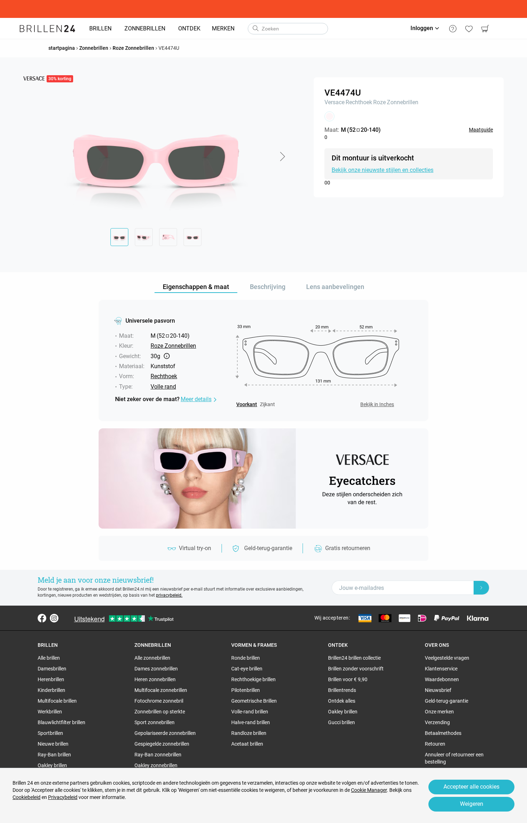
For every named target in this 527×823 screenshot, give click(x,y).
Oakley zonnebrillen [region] (155, 765)
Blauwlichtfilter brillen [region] (61, 722)
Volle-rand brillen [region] (249, 711)
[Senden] (255, 29)
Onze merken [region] (439, 711)
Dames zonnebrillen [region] (156, 669)
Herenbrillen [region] (51, 679)
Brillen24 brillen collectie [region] (354, 658)
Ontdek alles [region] (341, 701)
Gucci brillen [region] (341, 722)
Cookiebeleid (27, 797)
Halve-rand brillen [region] (250, 722)
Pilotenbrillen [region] (245, 690)
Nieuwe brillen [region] (53, 744)
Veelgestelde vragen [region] (447, 658)
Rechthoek (359, 102)
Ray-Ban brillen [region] (54, 754)
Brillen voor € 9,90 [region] (347, 679)
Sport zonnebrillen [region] (154, 722)
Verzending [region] (437, 722)
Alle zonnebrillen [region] (152, 658)
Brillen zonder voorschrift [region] (356, 669)
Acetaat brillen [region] (247, 744)
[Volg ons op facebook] (42, 618)
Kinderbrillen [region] (51, 690)
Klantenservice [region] (441, 669)
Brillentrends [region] (342, 690)
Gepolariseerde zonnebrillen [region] (165, 733)
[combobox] (288, 28)
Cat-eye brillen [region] (246, 669)
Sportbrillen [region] (50, 733)
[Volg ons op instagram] (54, 618)
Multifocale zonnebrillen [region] (160, 690)
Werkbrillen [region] (50, 711)
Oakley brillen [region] (52, 765)
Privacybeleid (62, 797)
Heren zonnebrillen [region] (155, 679)
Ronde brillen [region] (245, 658)
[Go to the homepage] (47, 28)
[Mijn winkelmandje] (485, 28)
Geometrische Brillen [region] (254, 701)
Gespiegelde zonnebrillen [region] (161, 744)
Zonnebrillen (402, 102)
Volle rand (163, 386)
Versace (334, 102)
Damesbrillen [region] (52, 669)
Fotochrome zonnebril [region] (158, 701)
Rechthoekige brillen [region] (253, 679)
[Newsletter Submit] (481, 588)
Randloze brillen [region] (248, 733)
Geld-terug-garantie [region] (446, 701)
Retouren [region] (435, 744)
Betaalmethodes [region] (443, 733)
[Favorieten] (469, 28)
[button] (282, 156)
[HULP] (453, 28)
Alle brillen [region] (49, 658)
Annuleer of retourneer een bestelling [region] (454, 758)
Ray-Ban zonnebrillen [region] (157, 754)
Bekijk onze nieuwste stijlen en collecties (382, 170)
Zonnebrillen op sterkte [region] (159, 711)
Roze (379, 102)
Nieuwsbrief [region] (438, 690)
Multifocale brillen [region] (57, 701)
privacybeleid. (169, 595)
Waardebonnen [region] (442, 679)
